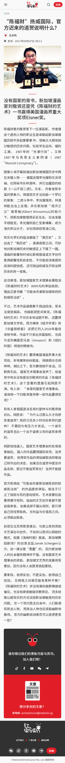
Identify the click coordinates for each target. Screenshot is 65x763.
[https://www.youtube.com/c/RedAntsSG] (32, 668)
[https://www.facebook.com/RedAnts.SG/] (24, 668)
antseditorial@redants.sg (37, 713)
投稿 (58, 4)
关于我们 (20, 740)
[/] (32, 4)
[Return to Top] (57, 757)
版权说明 (45, 740)
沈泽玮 (13, 35)
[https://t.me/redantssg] (47, 668)
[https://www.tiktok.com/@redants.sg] (17, 668)
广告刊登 (32, 740)
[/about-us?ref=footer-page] (39, 668)
